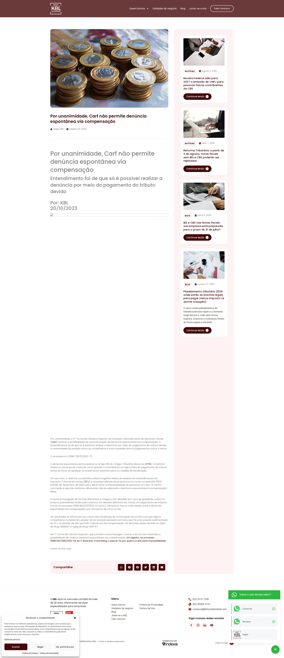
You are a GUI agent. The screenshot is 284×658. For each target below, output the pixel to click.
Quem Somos (137, 8)
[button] (74, 617)
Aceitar (16, 646)
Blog (182, 8)
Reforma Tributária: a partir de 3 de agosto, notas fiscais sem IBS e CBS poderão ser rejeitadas (203, 156)
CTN (148, 464)
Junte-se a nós (197, 8)
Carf (54, 442)
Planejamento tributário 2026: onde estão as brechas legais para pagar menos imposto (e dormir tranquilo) (203, 297)
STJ (87, 481)
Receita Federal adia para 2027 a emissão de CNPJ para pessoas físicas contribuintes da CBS (203, 83)
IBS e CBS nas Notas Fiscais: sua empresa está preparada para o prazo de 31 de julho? (203, 226)
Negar (40, 646)
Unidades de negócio (165, 8)
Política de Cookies (30, 653)
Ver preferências (65, 646)
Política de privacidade (49, 653)
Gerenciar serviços (12, 639)
